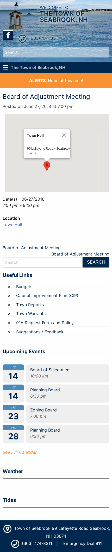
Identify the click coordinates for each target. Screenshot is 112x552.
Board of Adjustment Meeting (32, 247)
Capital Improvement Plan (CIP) (47, 295)
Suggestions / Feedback (40, 331)
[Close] (64, 135)
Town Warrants (31, 313)
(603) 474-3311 (43, 38)
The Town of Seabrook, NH (38, 67)
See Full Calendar (20, 452)
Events (31, 153)
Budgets (24, 286)
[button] (46, 166)
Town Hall (12, 224)
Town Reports (30, 304)
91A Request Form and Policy (45, 322)
